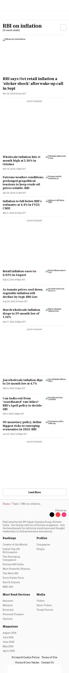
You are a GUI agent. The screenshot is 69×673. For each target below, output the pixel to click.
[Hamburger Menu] (64, 15)
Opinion (8, 618)
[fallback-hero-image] (34, 56)
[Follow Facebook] (46, 514)
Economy (8, 609)
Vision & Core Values (27, 662)
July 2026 (8, 637)
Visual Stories (45, 609)
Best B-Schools (11, 582)
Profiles (42, 538)
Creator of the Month (15, 544)
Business (8, 600)
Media (41, 594)
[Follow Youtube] (58, 514)
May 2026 (8, 646)
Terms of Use (49, 657)
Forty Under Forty (13, 577)
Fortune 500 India (13, 564)
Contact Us (47, 662)
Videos (41, 600)
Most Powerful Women (16, 568)
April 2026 (9, 650)
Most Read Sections (16, 594)
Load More (34, 492)
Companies (43, 544)
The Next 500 (10, 573)
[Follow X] (52, 514)
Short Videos (44, 605)
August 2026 (9, 632)
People (41, 549)
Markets (8, 605)
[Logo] (10, 15)
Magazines (10, 626)
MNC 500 (8, 586)
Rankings (9, 538)
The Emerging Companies (11, 558)
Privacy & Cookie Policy (26, 657)
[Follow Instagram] (64, 514)
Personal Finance (13, 614)
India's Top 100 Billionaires (11, 550)
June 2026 (8, 641)
